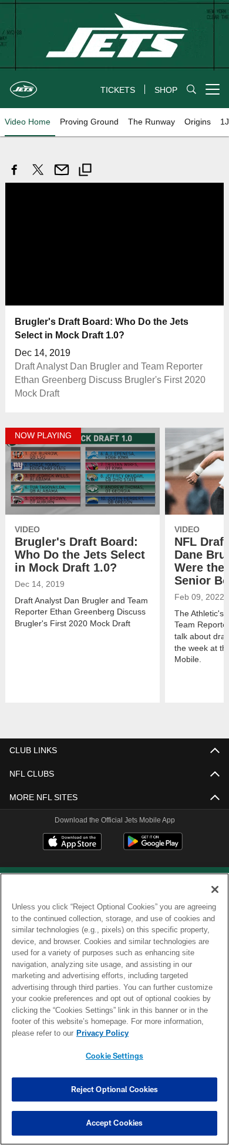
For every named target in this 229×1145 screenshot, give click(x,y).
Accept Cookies (114, 1122)
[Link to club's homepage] (23, 84)
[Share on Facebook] (14, 176)
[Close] (215, 889)
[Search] (191, 90)
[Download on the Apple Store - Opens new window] (72, 842)
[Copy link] (85, 171)
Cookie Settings (114, 1055)
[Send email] (61, 176)
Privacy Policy (100, 1032)
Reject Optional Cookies (115, 1089)
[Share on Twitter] (38, 176)
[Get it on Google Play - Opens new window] (153, 846)
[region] (114, 1009)
